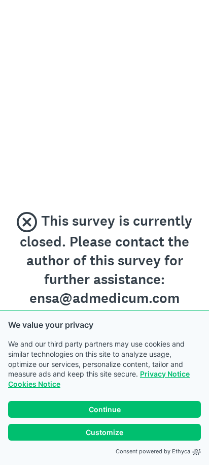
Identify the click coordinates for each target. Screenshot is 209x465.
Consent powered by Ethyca (153, 451)
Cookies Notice (34, 384)
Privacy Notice (165, 373)
